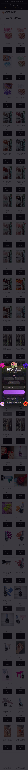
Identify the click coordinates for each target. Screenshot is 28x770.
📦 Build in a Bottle (14, 382)
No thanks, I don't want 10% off (14, 402)
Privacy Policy (15, 399)
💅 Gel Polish (19, 378)
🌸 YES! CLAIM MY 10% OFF (14, 392)
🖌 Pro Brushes (8, 378)
